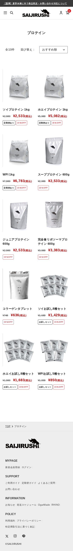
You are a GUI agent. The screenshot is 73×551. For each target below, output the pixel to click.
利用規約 (10, 520)
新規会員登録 (12, 467)
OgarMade (44, 504)
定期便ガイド (29, 483)
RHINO (56, 504)
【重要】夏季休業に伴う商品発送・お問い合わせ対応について (35, 3)
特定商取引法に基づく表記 (20, 526)
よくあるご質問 (46, 483)
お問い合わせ (12, 489)
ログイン (27, 467)
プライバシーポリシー (29, 520)
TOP (7, 426)
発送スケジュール (26, 504)
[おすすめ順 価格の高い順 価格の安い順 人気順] (53, 49)
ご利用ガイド (12, 483)
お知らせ (10, 504)
